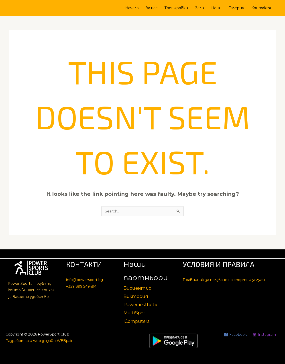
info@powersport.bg (84, 280)
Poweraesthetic (140, 304)
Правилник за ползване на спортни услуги (224, 280)
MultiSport (135, 312)
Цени (216, 8)
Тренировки (176, 8)
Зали (199, 8)
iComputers (136, 321)
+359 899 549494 (81, 286)
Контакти (262, 8)
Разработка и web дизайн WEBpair (39, 341)
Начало (132, 8)
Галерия (236, 8)
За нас (151, 8)
